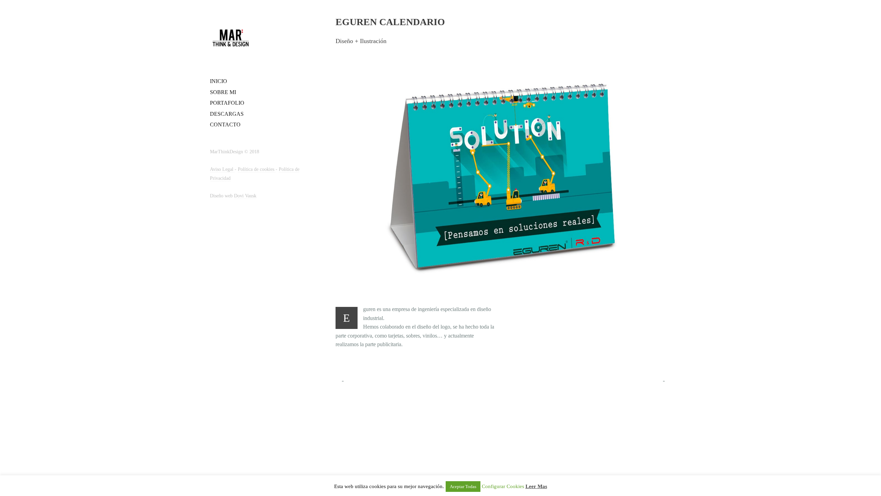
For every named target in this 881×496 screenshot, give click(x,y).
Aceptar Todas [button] (463, 486)
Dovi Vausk (245, 195)
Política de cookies (257, 169)
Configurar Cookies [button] (503, 486)
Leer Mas (536, 486)
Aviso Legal (222, 169)
